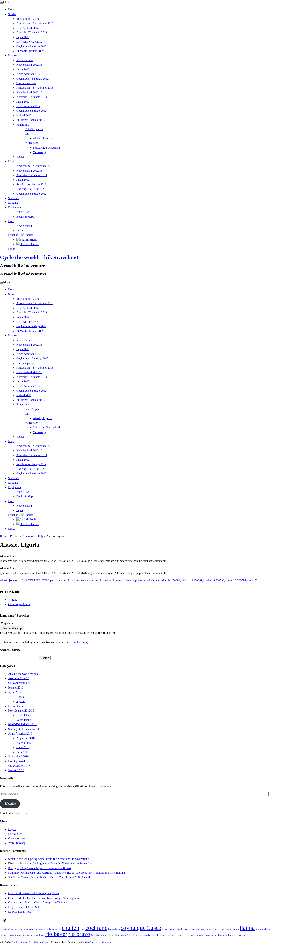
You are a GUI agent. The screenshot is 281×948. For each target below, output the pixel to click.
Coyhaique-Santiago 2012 (31, 46)
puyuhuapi (39, 935)
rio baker (56, 934)
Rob (10, 868)
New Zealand (24, 225)
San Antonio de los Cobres (109, 935)
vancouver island (185, 935)
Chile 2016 (22, 747)
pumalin (20, 935)
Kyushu (20, 701)
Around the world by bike (23, 673)
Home (11, 9)
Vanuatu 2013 (16, 770)
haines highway (198, 929)
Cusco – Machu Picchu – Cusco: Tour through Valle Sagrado (56, 877)
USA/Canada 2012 (19, 765)
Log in (12, 829)
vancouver (171, 935)
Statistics (13, 198)
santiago (148, 935)
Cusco (153, 927)
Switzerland (31, 143)
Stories (12, 14)
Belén (52, 929)
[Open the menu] (1, 283)
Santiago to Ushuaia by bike (24, 729)
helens (209, 929)
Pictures (12, 55)
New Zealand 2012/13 (29, 28)
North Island (23, 715)
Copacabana (114, 929)
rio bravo (79, 934)
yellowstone (231, 935)
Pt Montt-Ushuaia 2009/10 (31, 51)
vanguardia (199, 935)
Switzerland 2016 (18, 756)
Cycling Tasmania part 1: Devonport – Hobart (44, 868)
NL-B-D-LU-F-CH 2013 (22, 724)
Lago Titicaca (232, 929)
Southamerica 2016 (27, 18)
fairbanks (185, 929)
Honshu (20, 696)
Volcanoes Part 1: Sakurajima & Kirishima (100, 872)
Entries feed (15, 834)
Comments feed (17, 838)
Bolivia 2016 (23, 742)
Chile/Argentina (34, 129)
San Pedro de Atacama (133, 935)
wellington (219, 935)
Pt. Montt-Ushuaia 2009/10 (32, 120)
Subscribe (10, 803)
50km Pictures (24, 60)
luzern (258, 929)
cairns (58, 929)
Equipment (14, 207)
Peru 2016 (22, 752)
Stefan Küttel (16, 859)
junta (222, 929)
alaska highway (7, 929)
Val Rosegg (39, 152)
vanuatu (210, 935)
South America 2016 (20, 733)
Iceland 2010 (23, 115)
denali (165, 929)
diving (172, 929)
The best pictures (26, 83)
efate (178, 929)
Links (11, 248)
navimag (4, 935)
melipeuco (267, 929)
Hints (11, 221)
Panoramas (22, 124)
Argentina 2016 (25, 738)
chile (82, 929)
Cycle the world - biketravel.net (30, 942)
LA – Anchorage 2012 (29, 41)
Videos (20, 156)
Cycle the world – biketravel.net (39, 257)
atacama (41, 929)
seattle (156, 935)
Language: (14, 234)
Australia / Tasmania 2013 (31, 32)
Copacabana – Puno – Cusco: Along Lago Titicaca (37, 902)
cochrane (96, 927)
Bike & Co (22, 211)
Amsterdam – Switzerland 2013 (34, 23)
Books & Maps (25, 216)
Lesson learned (17, 706)
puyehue (29, 935)
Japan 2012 (22, 37)
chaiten (70, 927)
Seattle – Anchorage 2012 (31, 184)
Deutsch (34, 244)
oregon (12, 935)
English (33, 239)
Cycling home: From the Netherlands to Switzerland (58, 859)
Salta (93, 935)
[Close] (1, 3)
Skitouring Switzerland (46, 147)
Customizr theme (99, 942)
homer (216, 929)
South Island (23, 719)
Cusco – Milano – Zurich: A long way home (33, 893)
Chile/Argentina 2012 (20, 682)
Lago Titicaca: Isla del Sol (23, 907)
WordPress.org (16, 843)
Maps (11, 161)
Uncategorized (16, 761)
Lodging (13, 202)
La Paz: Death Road (19, 911)
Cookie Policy (80, 642)
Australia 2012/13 (18, 678)
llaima (247, 927)
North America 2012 (28, 74)
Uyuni (163, 935)
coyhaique (133, 927)
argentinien (31, 929)
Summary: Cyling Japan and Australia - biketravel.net (39, 872)
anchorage (20, 929)
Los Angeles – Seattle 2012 (32, 189)
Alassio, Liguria (42, 138)
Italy (27, 133)
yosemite (241, 935)
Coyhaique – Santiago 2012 (32, 78)
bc (47, 929)
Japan (19, 230)
